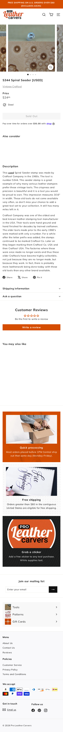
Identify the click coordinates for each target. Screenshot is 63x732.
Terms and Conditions (14, 674)
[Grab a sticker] (31, 533)
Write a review (31, 327)
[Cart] (51, 14)
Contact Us (9, 647)
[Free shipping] (31, 481)
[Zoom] (51, 67)
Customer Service (12, 665)
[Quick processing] (31, 429)
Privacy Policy (10, 669)
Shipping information (16, 288)
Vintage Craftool (12, 86)
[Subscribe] (53, 589)
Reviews (7, 652)
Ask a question (12, 296)
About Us (8, 643)
